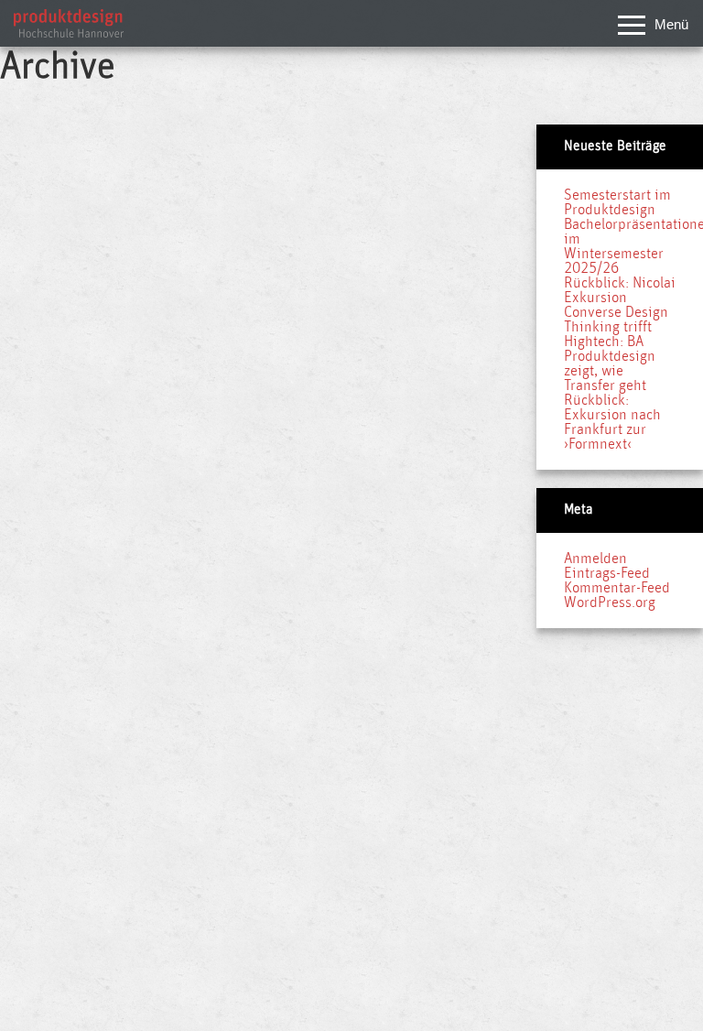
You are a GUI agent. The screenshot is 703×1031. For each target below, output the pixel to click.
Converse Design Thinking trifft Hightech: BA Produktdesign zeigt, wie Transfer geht (616, 349)
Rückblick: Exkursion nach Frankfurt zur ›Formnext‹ (612, 422)
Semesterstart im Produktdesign (617, 202)
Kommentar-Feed (617, 588)
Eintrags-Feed (607, 573)
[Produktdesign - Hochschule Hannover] (69, 33)
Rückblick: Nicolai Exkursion (620, 290)
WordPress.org (609, 602)
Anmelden (595, 558)
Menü (671, 24)
